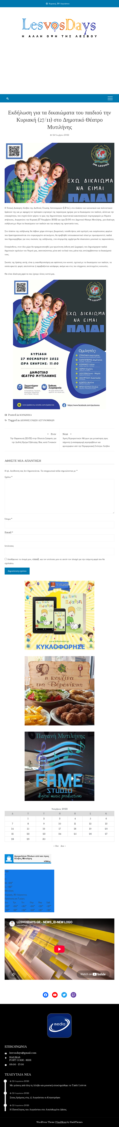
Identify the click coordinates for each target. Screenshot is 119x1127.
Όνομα (8, 519)
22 (28, 834)
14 (12, 828)
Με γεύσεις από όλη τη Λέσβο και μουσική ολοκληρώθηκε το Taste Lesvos (48, 1085)
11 (75, 823)
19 (90, 828)
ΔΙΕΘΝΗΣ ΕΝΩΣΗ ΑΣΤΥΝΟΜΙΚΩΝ (37, 420)
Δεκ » (63, 846)
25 (75, 834)
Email (9, 532)
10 (60, 823)
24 (59, 834)
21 (12, 834)
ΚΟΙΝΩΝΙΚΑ (26, 415)
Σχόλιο (8, 477)
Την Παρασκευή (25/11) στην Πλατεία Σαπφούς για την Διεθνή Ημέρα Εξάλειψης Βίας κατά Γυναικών (33, 438)
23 (44, 834)
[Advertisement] (59, 71)
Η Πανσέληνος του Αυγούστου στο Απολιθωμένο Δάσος (38, 1109)
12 (90, 823)
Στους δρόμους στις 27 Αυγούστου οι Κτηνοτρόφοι (35, 1097)
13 (106, 823)
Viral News (61, 1122)
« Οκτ (56, 846)
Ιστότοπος (9, 545)
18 (75, 828)
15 (28, 828)
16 (44, 828)
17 (60, 828)
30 (43, 839)
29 (28, 839)
